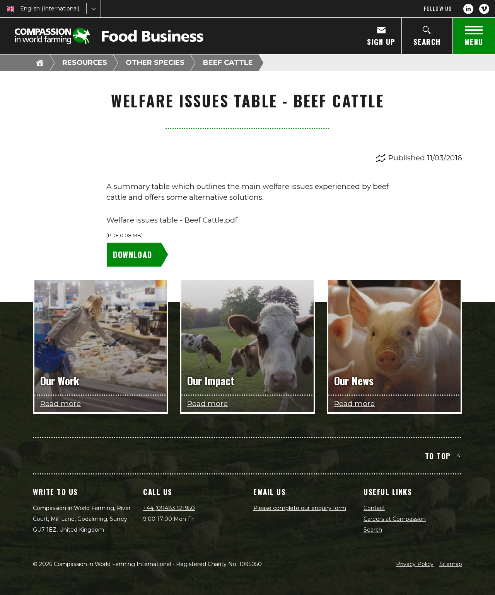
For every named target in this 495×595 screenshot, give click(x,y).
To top (438, 455)
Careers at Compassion (395, 518)
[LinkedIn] (468, 9)
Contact (374, 508)
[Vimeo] (484, 9)
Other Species (155, 62)
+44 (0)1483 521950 (169, 508)
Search (373, 529)
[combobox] (21, 9)
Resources (84, 62)
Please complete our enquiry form (299, 508)
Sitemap (450, 564)
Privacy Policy (415, 564)
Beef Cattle (228, 62)
